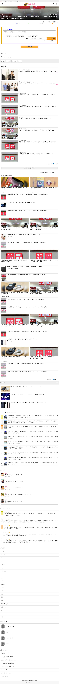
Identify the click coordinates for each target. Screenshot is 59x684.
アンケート (2, 470)
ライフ (2, 577)
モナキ (7, 643)
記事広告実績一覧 (4, 676)
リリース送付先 (4, 669)
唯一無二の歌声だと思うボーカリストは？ (14, 501)
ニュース (2, 567)
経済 (2, 613)
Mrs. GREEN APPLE (10, 626)
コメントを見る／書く (29, 168)
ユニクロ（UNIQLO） (8, 57)
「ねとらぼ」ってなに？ (6, 653)
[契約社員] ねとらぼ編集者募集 (7, 663)
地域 (2, 600)
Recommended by (49, 163)
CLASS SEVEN (9, 638)
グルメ (2, 558)
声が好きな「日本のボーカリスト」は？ (13, 474)
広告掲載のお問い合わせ (6, 673)
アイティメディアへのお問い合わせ (8, 666)
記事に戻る (29, 46)
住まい (2, 587)
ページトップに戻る (29, 682)
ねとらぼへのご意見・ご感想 (7, 656)
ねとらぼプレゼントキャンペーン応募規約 (9, 659)
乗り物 (2, 581)
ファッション (3, 571)
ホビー (2, 574)
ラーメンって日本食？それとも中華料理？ (14, 488)
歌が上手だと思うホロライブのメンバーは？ (14, 481)
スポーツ (2, 564)
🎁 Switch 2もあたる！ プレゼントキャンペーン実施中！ (10, 1)
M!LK (7, 632)
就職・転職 (3, 607)
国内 (2, 594)
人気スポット (3, 584)
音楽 (2, 616)
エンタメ (2, 554)
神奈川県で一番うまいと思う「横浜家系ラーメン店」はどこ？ (18, 494)
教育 (2, 610)
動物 (2, 590)
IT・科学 (2, 551)
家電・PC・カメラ (5, 603)
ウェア (2, 14)
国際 (2, 597)
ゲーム (2, 561)
